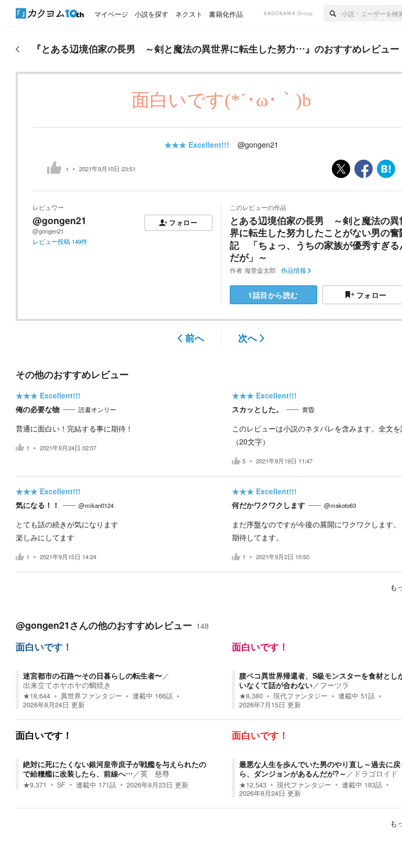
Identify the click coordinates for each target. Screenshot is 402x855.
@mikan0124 (96, 505)
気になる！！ (38, 504)
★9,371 (35, 785)
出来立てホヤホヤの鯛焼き (67, 685)
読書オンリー (97, 409)
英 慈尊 (155, 773)
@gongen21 (258, 144)
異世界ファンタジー (91, 696)
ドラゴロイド (376, 773)
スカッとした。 (257, 409)
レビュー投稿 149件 (59, 241)
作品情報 (293, 270)
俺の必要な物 (38, 409)
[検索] (332, 13)
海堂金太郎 (260, 270)
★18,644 (36, 696)
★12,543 (252, 785)
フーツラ (334, 685)
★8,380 (251, 696)
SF (61, 785)
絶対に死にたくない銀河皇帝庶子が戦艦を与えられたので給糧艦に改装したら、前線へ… (114, 769)
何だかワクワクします (268, 504)
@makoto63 (340, 505)
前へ (194, 338)
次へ (247, 338)
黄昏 (308, 409)
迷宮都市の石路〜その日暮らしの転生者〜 (92, 675)
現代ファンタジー (300, 696)
